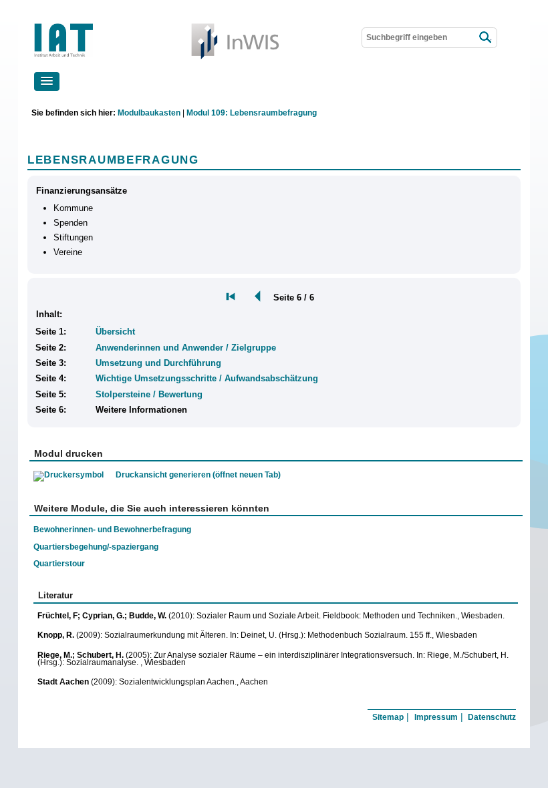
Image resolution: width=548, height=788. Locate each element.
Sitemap (388, 717)
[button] (46, 81)
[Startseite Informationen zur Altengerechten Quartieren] (103, 26)
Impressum (436, 717)
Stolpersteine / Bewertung (149, 394)
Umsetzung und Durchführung (158, 363)
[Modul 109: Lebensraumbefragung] (230, 296)
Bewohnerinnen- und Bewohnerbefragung (112, 529)
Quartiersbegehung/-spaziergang (95, 546)
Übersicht (115, 332)
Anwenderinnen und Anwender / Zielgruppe (186, 348)
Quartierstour (59, 563)
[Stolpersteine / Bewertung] (254, 296)
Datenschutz (492, 717)
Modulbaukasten (149, 113)
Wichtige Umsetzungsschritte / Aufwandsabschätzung (207, 378)
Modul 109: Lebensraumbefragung (251, 113)
